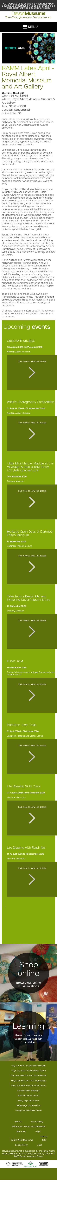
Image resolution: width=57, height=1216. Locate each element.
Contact (18, 1121)
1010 (44, 1139)
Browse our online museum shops (28, 984)
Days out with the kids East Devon (28, 1070)
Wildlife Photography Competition (30, 402)
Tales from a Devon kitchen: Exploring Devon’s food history (28, 597)
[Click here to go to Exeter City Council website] (30, 1166)
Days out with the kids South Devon (28, 1075)
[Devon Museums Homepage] (28, 14)
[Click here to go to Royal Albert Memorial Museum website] (43, 1166)
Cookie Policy (21, 1144)
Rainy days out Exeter (28, 1100)
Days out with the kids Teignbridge (28, 1080)
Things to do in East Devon (28, 1110)
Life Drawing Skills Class (23, 786)
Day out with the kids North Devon (28, 1065)
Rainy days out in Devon (28, 1105)
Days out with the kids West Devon (28, 1085)
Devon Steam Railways (28, 1090)
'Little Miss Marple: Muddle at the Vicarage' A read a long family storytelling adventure (30, 466)
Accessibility (37, 1121)
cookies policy (32, 7)
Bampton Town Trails (21, 725)
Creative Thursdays (21, 340)
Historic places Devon (28, 1095)
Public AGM (15, 661)
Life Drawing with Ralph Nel (26, 847)
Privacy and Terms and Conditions (28, 1126)
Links (39, 1144)
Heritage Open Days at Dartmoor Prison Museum (30, 533)
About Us (21, 1131)
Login (37, 1131)
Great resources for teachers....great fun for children (28, 1038)
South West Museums (22, 1139)
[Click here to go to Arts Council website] (14, 1166)
